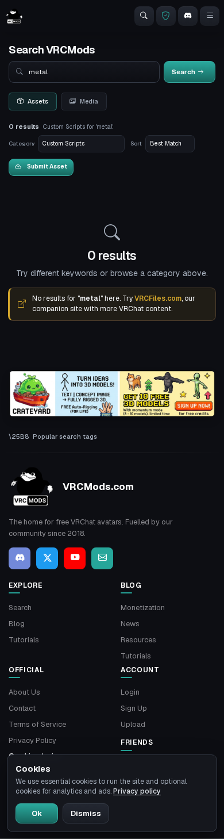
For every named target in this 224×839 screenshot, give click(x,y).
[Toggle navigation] (209, 16)
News (130, 624)
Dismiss (86, 813)
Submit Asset (47, 166)
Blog (17, 624)
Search (20, 607)
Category (21, 143)
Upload (133, 724)
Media (89, 101)
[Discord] (188, 16)
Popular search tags (65, 436)
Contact (22, 708)
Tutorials (24, 640)
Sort (136, 143)
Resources (138, 640)
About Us (24, 692)
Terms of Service (37, 724)
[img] (112, 393)
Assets (38, 101)
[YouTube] (75, 558)
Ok (37, 813)
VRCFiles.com (157, 298)
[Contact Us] (102, 558)
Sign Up (134, 708)
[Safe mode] (166, 16)
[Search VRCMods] (144, 16)
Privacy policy (137, 791)
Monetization (143, 607)
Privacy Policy (32, 740)
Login (130, 692)
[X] (47, 558)
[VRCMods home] (14, 16)
